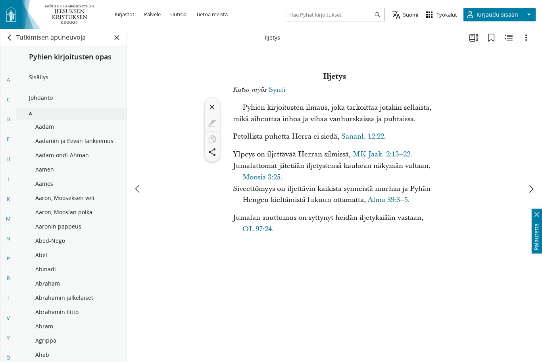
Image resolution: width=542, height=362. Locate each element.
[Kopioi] (212, 139)
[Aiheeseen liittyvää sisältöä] (509, 37)
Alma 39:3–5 (388, 200)
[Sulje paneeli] (117, 37)
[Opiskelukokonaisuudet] (474, 37)
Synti (277, 90)
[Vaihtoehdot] (526, 37)
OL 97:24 (257, 229)
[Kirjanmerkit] (491, 37)
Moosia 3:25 (261, 177)
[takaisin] (10, 37)
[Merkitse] (212, 123)
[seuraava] (531, 189)
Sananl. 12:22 (362, 136)
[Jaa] (212, 152)
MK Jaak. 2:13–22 (381, 154)
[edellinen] (138, 189)
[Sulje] (212, 107)
